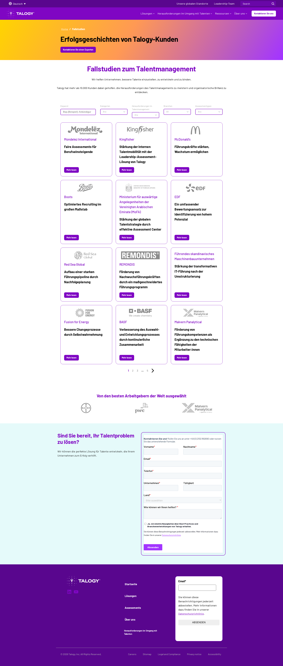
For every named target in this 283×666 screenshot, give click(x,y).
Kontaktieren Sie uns (263, 13)
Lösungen (146, 13)
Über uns (239, 13)
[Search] (273, 3)
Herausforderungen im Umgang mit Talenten (184, 13)
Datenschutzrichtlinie (191, 613)
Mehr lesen (72, 170)
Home (64, 29)
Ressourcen (222, 13)
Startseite (131, 584)
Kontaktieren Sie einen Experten (78, 49)
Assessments (133, 607)
